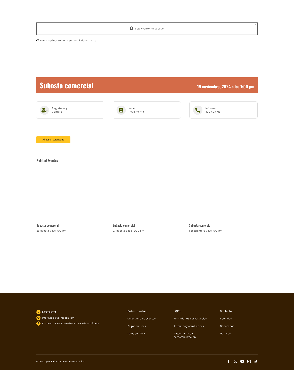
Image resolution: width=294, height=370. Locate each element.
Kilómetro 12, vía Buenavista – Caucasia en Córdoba (71, 323)
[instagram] (249, 361)
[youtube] (242, 361)
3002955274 (49, 312)
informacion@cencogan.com (58, 317)
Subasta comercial (47, 225)
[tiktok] (256, 361)
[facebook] (228, 361)
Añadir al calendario (53, 139)
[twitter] (235, 361)
